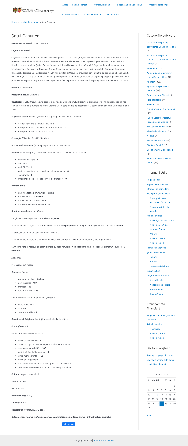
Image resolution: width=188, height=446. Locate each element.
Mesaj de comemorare (158, 126)
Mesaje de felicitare (156, 131)
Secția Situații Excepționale (160, 149)
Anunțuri (154, 234)
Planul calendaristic (156, 140)
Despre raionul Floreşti (158, 95)
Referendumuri (157, 289)
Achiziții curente (157, 238)
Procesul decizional (158, 4)
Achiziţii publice (154, 215)
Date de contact (112, 14)
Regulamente (153, 179)
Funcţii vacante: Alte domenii (161, 109)
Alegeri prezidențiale (160, 285)
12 (157, 394)
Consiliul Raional (102, 4)
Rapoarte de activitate (157, 184)
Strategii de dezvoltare (158, 189)
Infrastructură (153, 271)
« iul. (149, 415)
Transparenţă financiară (158, 193)
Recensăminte (157, 294)
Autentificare (99, 440)
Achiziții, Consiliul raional (162, 220)
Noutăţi (150, 135)
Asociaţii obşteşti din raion (160, 355)
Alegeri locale (156, 280)
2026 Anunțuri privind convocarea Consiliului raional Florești (161, 59)
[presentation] (88, 4)
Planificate (155, 329)
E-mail (111, 440)
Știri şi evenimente (156, 252)
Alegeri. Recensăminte (158, 275)
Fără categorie (154, 99)
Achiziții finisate (157, 243)
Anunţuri (151, 81)
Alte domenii (153, 68)
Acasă (65, 4)
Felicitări (151, 104)
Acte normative (69, 14)
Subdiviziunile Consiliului (129, 4)
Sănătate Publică (155, 145)
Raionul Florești (79, 4)
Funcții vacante (91, 14)
